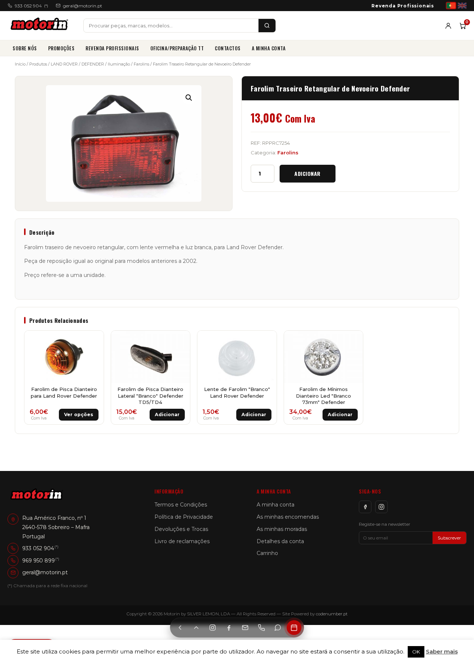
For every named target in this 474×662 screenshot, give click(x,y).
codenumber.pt (332, 613)
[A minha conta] (448, 26)
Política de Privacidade (183, 517)
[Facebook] (365, 507)
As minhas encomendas (288, 517)
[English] (462, 6)
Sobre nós (25, 48)
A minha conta (269, 48)
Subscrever (449, 538)
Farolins (141, 64)
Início (20, 64)
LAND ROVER (64, 64)
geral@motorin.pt (82, 6)
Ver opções (78, 414)
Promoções (61, 48)
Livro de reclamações (182, 541)
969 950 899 (38, 560)
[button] (189, 97)
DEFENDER (92, 64)
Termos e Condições (180, 504)
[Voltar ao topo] (196, 627)
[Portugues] (451, 6)
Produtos (38, 64)
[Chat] (277, 627)
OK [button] (416, 652)
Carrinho (267, 553)
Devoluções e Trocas (181, 529)
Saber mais (442, 651)
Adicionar (307, 173)
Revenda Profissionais (402, 6)
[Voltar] (180, 627)
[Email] (245, 627)
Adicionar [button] (167, 414)
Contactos (228, 48)
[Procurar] (267, 25)
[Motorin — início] (40, 25)
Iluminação (119, 64)
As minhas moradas (282, 529)
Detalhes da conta (280, 541)
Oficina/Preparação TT (177, 48)
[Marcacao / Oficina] (294, 627)
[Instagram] (381, 507)
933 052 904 (31, 6)
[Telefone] (261, 627)
